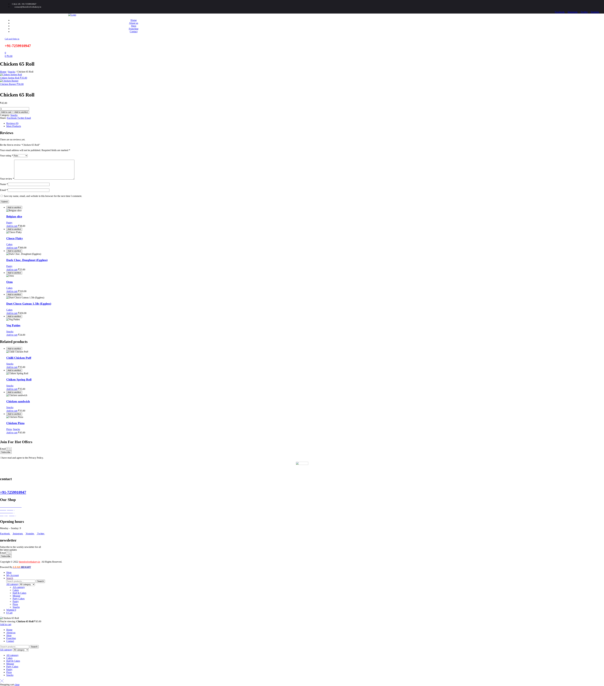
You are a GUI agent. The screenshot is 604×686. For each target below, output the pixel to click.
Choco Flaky (14, 238)
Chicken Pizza (15, 423)
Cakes (9, 244)
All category (19, 587)
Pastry (9, 222)
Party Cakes (19, 598)
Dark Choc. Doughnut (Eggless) (27, 260)
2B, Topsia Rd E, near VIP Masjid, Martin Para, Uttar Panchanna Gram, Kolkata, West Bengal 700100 (51, 485)
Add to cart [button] (11, 226)
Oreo (9, 282)
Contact (10, 641)
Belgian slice (14, 216)
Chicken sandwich (18, 401)
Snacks (11, 71)
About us (10, 632)
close (17, 684)
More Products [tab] (13, 126)
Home (3, 71)
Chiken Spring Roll (18, 379)
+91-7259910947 (13, 492)
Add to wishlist (21, 112)
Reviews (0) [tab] (12, 123)
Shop (8, 635)
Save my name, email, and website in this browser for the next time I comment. (43, 196)
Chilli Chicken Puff (18, 357)
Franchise (11, 638)
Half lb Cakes (19, 593)
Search (40, 581)
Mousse (16, 595)
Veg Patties (13, 325)
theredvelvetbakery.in (29, 561)
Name (4, 184)
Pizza (9, 429)
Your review (7, 178)
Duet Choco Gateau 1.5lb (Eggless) (28, 303)
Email (4, 190)
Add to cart (6, 112)
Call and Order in (12, 39)
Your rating (6, 155)
